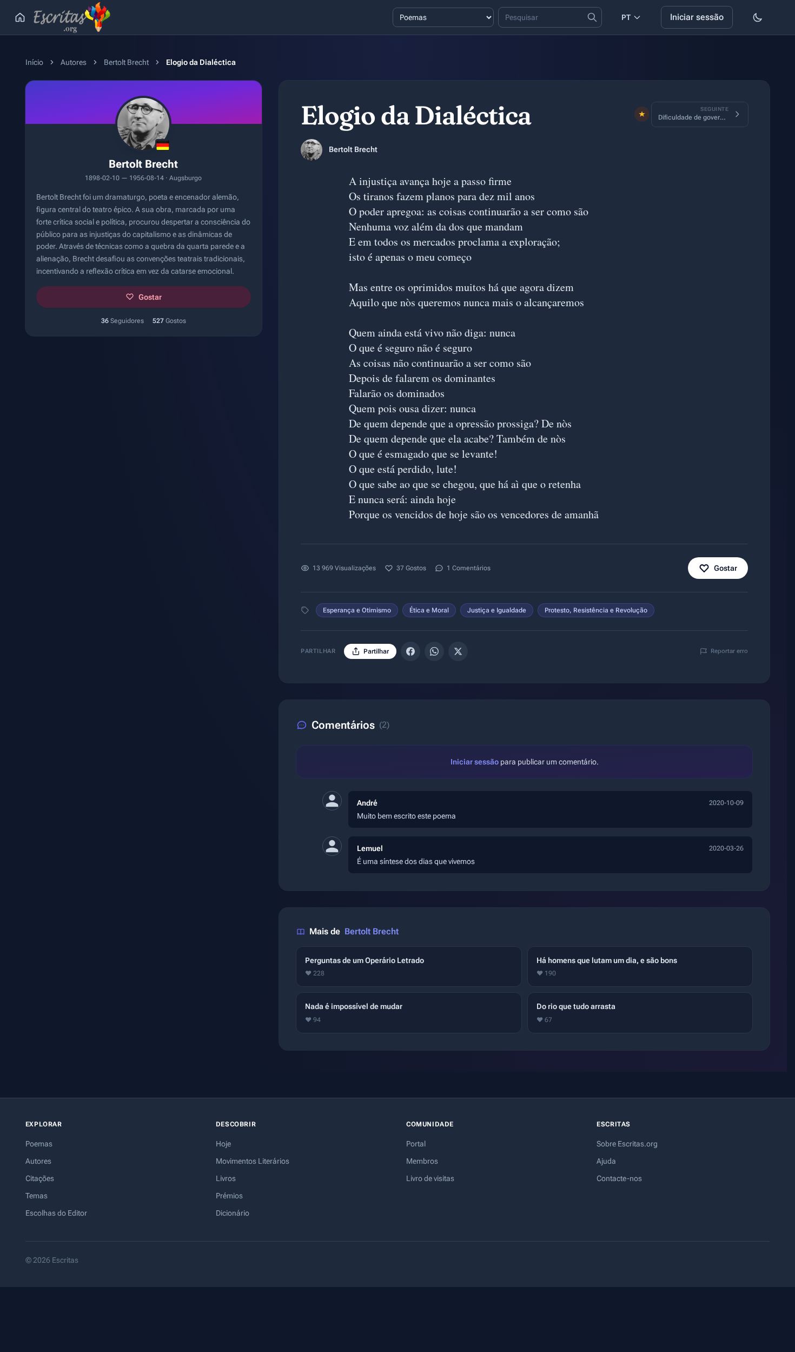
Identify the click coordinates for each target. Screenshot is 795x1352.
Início (34, 62)
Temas (36, 1195)
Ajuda (606, 1161)
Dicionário (232, 1213)
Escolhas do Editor (56, 1213)
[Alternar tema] (758, 17)
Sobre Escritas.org (627, 1143)
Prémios (229, 1195)
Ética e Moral (429, 610)
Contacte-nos (619, 1178)
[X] (458, 651)
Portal (416, 1143)
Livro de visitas (430, 1178)
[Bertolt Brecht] (311, 150)
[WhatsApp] (434, 651)
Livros (226, 1178)
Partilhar (376, 651)
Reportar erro (729, 651)
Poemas (38, 1143)
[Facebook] (410, 651)
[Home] (20, 17)
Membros (422, 1161)
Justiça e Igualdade (496, 610)
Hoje (223, 1143)
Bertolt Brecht (126, 62)
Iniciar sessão (697, 17)
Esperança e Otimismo (357, 610)
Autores (74, 62)
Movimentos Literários (252, 1161)
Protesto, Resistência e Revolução (596, 610)
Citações (39, 1178)
